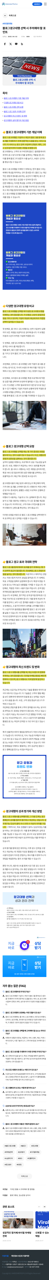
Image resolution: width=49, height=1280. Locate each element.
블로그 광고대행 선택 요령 (13, 107)
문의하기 (37, 4)
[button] (44, 1207)
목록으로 (24, 1176)
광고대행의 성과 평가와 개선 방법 (16, 120)
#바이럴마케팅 (7, 23)
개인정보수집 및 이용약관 (20, 1256)
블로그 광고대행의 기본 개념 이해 (16, 98)
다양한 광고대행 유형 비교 (13, 103)
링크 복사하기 (38, 36)
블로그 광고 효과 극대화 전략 (14, 111)
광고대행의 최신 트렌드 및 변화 (15, 116)
